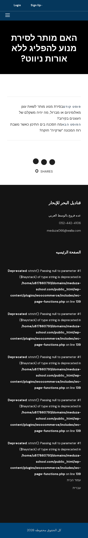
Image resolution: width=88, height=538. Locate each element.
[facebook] (61, 5)
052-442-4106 (70, 223)
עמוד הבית (74, 480)
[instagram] (70, 5)
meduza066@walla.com (64, 231)
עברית (77, 488)
